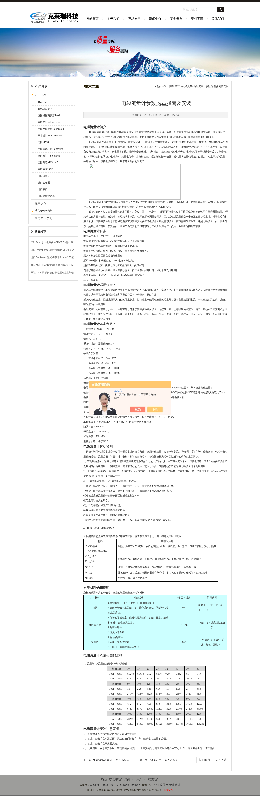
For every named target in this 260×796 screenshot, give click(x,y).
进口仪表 (40, 95)
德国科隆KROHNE (48, 162)
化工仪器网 (161, 784)
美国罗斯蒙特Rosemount (51, 129)
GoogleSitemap (130, 784)
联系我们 (218, 18)
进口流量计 (44, 175)
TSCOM (42, 102)
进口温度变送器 (46, 196)
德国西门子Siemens (49, 155)
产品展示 (134, 18)
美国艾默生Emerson (49, 122)
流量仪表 (40, 203)
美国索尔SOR (45, 169)
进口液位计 (44, 189)
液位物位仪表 (43, 210)
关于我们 (113, 18)
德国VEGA (43, 142)
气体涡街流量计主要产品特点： (112, 760)
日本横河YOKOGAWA (50, 135)
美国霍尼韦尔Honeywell (51, 149)
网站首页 (92, 18)
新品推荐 (40, 231)
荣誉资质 (176, 18)
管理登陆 (174, 784)
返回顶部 (204, 759)
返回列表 (221, 759)
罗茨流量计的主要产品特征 (162, 760)
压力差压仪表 (43, 218)
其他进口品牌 (45, 108)
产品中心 (142, 779)
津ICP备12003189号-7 (104, 784)
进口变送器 (44, 182)
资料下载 (197, 18)
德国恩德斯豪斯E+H (49, 115)
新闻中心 (155, 18)
